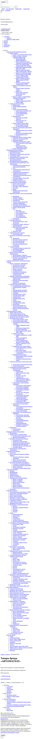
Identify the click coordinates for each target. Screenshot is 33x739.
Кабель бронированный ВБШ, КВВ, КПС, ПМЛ (24, 68)
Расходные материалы (12, 587)
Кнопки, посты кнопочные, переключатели (17, 253)
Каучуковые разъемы (18, 249)
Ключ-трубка (16, 515)
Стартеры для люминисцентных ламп (22, 377)
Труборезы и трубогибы (19, 527)
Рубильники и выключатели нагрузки (20, 154)
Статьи (5, 43)
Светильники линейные (22, 388)
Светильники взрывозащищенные (21, 422)
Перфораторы (13, 473)
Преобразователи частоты (16, 151)
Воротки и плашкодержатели (20, 507)
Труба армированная (21, 112)
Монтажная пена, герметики (17, 601)
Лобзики (12, 471)
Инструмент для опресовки (17, 546)
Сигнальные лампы (15, 155)
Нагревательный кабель (19, 437)
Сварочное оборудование (13, 451)
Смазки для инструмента (16, 588)
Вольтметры (16, 196)
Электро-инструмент (12, 469)
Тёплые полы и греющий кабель (18, 434)
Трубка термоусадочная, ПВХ (20, 123)
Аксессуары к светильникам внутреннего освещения (23, 386)
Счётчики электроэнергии (20, 204)
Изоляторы (19, 230)
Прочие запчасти (17, 485)
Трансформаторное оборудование (18, 161)
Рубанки (15, 530)
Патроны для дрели (18, 632)
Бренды (6, 42)
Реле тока (18, 210)
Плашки (15, 511)
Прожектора (13, 427)
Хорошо (3, 735)
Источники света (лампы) (16, 318)
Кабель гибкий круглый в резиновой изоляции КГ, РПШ (24, 62)
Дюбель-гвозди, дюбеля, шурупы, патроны (21, 647)
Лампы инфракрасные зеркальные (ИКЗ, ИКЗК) (22, 341)
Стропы (12, 644)
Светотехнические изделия (14, 311)
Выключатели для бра (18, 266)
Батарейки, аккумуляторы (16, 590)
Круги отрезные (17, 614)
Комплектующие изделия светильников (19, 369)
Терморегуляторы (17, 197)
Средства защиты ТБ (15, 220)
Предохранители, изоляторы (20, 227)
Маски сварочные (17, 466)
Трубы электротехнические (20, 109)
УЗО (14, 168)
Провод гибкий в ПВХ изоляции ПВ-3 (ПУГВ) (22, 76)
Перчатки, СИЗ (17, 231)
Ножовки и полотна (18, 528)
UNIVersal (15, 293)
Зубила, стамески (17, 537)
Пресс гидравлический (19, 548)
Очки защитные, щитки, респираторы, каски (19, 569)
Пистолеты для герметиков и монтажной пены (20, 607)
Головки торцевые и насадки (20, 534)
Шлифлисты (16, 623)
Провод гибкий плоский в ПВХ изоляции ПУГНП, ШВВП (23, 80)
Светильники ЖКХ (21, 401)
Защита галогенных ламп (22, 373)
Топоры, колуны (17, 572)
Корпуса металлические (19, 183)
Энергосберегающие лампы (20, 321)
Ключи (11, 513)
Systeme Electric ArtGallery (19, 287)
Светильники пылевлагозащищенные (22, 419)
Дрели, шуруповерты (15, 476)
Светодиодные (17, 429)
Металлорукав (16, 116)
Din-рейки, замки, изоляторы (20, 186)
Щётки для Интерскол (18, 482)
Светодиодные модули (22, 381)
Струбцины (16, 544)
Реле (14, 208)
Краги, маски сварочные (19, 459)
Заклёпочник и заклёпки (19, 535)
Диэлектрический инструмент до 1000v (20, 492)
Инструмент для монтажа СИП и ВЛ (19, 586)
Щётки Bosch (16, 483)
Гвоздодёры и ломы (18, 524)
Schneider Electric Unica (19, 298)
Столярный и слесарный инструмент (19, 523)
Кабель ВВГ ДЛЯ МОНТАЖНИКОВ (21, 59)
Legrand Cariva (16, 297)
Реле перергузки (20, 211)
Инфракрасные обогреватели (20, 444)
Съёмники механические (19, 531)
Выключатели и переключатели (21, 487)
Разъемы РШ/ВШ (17, 251)
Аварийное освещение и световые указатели (22, 425)
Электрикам (7, 45)
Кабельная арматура (15, 136)
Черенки (15, 558)
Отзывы (6, 40)
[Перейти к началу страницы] (2, 737)
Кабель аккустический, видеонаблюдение (22, 93)
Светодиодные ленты (18, 366)
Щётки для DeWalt (18, 479)
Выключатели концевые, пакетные (22, 256)
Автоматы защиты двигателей (21, 178)
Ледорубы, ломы (17, 565)
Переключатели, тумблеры (20, 255)
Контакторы (16, 238)
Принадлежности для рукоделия (18, 595)
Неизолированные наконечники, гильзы (21, 146)
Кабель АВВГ (19, 102)
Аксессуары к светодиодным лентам (22, 364)
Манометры (16, 218)
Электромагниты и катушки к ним (19, 157)
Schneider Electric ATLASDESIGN (21, 286)
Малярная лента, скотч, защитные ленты (20, 591)
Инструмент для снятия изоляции (18, 493)
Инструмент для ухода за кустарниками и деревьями (20, 562)
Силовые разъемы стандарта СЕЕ (21, 248)
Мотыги (15, 567)
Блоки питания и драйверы (23, 380)
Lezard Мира (16, 304)
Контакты (6, 46)
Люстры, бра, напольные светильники (22, 393)
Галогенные (16, 430)
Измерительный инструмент (20, 553)
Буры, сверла (16, 629)
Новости (9, 38)
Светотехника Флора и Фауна (17, 314)
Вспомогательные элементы (20, 239)
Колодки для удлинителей (20, 267)
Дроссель (18, 374)
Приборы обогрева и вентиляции (15, 431)
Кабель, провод (14, 53)
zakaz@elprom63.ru (5, 679)
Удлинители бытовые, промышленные (18, 274)
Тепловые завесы (17, 447)
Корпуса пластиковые (18, 185)
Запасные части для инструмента (18, 478)
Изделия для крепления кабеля (24, 133)
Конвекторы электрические (20, 441)
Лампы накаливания (18, 333)
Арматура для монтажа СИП (20, 138)
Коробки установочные (19, 283)
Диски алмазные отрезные (20, 615)
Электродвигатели (18, 234)
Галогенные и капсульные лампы (21, 346)
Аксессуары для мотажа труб (23, 110)
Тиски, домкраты (17, 532)
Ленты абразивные (18, 621)
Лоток (14, 108)
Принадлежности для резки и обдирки (20, 609)
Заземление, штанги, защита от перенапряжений (21, 225)
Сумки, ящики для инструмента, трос (19, 501)
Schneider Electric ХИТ (19, 295)
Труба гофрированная (21, 113)
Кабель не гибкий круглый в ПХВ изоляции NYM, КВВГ (23, 73)
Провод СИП (19, 99)
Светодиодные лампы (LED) (20, 319)
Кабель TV (19, 91)
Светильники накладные (22, 395)
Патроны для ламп (21, 375)
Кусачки (15, 545)
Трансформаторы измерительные (21, 206)
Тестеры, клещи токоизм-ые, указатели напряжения (20, 202)
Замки (11, 636)
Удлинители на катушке (19, 265)
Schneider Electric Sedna (19, 302)
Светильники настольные (22, 402)
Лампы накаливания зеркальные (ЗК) (21, 338)
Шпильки (12, 650)
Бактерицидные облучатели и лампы (19, 316)
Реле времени (19, 214)
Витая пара (19, 95)
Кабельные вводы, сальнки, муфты (22, 137)
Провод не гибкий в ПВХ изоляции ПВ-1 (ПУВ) (23, 83)
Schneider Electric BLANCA (20, 291)
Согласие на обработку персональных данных (19, 704)
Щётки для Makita (17, 480)
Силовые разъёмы (14, 246)
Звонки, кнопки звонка (19, 207)
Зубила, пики (16, 630)
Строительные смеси (15, 633)
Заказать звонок (5, 30)
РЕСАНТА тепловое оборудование (19, 438)
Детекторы (13, 489)
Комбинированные (18, 514)
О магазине (7, 36)
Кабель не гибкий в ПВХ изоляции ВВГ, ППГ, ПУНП (23, 65)
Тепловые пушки (17, 440)
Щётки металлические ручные (21, 612)
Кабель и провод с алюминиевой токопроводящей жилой (21, 97)
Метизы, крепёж (11, 635)
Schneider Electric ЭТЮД (19, 294)
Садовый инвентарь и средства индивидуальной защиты (18, 555)
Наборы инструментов (16, 494)
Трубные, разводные (18, 520)
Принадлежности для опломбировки (19, 594)
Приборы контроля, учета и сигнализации (21, 193)
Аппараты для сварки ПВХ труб (21, 464)
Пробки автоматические (19, 180)
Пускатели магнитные (19, 241)
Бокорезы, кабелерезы (18, 580)
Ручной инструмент (12, 490)
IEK (14, 288)
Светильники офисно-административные (22, 397)
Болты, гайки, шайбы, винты (17, 639)
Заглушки (15, 187)
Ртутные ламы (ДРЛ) (21, 329)
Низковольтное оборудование (14, 150)
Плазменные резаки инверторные (22, 468)
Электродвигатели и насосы (17, 232)
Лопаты (15, 566)
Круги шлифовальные (18, 611)
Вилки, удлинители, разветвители (19, 263)
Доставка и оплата (11, 695)
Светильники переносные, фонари (19, 315)
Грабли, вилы (16, 560)
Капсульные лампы (21, 350)
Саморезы (12, 642)
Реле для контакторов (18, 242)
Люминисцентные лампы (19, 354)
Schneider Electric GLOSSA (20, 290)
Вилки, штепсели (17, 269)
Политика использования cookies (15, 706)
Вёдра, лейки (16, 559)
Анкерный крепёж (15, 637)
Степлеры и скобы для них (20, 542)
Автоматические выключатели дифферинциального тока (21, 173)
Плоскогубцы (16, 577)
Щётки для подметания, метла (21, 573)
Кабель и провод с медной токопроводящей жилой (20, 56)
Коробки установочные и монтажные (19, 276)
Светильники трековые (22, 399)
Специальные (16, 518)
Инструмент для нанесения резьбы (19, 504)
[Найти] (16, 7)
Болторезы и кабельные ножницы (22, 581)
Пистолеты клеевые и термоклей (18, 499)
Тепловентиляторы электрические (22, 445)
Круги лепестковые (18, 616)
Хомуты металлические (16, 649)
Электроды (13, 452)
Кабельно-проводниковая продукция (16, 51)
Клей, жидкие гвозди (18, 604)
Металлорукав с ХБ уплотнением (21, 121)
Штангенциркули (17, 552)
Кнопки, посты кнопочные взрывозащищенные (20, 258)
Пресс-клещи (16, 549)
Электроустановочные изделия (18, 284)
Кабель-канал (16, 105)
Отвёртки (15, 541)
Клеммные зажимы (18, 140)
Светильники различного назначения (19, 367)
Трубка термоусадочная (22, 124)
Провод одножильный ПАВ (23, 101)
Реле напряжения (20, 216)
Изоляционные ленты (21, 134)
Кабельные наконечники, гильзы (21, 141)
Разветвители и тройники (19, 272)
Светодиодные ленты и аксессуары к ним (21, 361)
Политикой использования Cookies (10, 732)
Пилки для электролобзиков (20, 598)
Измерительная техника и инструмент (20, 551)
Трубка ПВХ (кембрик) (22, 126)
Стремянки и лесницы (16, 500)
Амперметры (16, 200)
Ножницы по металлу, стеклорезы (22, 576)
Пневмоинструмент (15, 584)
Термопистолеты (14, 475)
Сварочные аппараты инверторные (22, 465)
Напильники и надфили (19, 539)
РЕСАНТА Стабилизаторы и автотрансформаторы (17, 159)
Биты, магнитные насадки (17, 593)
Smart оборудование (15, 152)
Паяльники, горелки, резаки (17, 497)
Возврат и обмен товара (13, 39)
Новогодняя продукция (16, 312)
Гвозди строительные (15, 640)
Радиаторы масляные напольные (21, 443)
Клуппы (15, 508)
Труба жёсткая (19, 115)
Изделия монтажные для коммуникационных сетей (20, 306)
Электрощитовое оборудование (18, 182)
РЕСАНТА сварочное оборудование (19, 462)
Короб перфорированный (19, 106)
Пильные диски (17, 600)
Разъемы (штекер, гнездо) (19, 461)
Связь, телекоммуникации (20, 148)
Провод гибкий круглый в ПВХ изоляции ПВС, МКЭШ (23, 70)
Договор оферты (11, 700)
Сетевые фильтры (17, 270)
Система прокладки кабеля (17, 103)
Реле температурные (21, 217)
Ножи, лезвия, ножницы (16, 496)
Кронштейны (19, 371)
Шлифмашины (14, 472)
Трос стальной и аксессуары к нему (19, 646)
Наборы (15, 506)
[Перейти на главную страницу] (4, 16)
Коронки (15, 628)
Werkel (14, 300)
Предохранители (20, 228)
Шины (14, 189)
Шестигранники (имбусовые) (20, 521)
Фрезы (14, 622)
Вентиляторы (13, 433)
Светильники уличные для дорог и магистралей (23, 410)
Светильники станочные (22, 415)
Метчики (15, 510)
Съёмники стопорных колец (20, 579)
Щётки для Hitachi (17, 486)
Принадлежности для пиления (18, 597)
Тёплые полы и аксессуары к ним (22, 436)
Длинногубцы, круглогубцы (20, 583)
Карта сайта (10, 710)
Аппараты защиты (18, 179)
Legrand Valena (17, 301)
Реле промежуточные (21, 213)
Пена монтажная (17, 605)
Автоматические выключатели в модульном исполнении (21, 166)
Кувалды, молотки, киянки (20, 538)
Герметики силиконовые (19, 602)
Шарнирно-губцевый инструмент (19, 574)
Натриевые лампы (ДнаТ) (22, 328)
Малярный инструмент (16, 503)
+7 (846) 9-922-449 (5, 29)
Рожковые (15, 517)
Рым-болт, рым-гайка (15, 643)
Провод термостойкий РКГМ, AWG (22, 54)
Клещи (14, 525)
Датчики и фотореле (18, 199)
